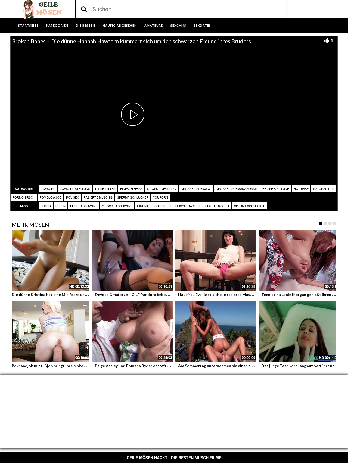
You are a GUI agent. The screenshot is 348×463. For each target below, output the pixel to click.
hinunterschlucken (154, 206)
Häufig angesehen (120, 25)
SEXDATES (202, 25)
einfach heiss (131, 188)
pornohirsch (24, 197)
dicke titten (105, 188)
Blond (46, 206)
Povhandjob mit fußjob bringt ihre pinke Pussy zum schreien (65, 365)
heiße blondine (275, 188)
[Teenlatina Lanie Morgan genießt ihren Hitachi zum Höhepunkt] (299, 260)
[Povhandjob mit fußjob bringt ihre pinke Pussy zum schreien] (49, 331)
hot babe (301, 188)
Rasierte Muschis (98, 197)
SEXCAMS (178, 25)
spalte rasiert (217, 206)
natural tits (323, 188)
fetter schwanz (83, 206)
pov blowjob (50, 197)
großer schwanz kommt (237, 188)
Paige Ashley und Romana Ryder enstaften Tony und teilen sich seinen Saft (162, 365)
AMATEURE (153, 25)
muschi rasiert (188, 206)
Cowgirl (48, 188)
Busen (60, 206)
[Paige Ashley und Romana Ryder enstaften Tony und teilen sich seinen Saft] (132, 331)
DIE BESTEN (85, 25)
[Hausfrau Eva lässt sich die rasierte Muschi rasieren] (215, 260)
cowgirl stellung (75, 188)
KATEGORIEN (57, 25)
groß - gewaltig (161, 188)
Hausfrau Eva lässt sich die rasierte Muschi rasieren (224, 294)
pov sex (72, 197)
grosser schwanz (196, 188)
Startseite (28, 25)
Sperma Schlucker (132, 197)
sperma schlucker (249, 206)
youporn (160, 197)
